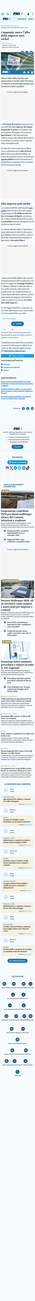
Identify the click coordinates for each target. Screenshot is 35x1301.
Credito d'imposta (8, 797)
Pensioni (5, 817)
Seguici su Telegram (18, 356)
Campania (6, 364)
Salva (28, 72)
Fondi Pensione (7, 924)
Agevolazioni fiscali (10, 696)
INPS (6, 491)
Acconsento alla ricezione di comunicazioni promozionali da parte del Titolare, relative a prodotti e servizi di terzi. (16, 335)
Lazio (4, 731)
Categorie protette (9, 881)
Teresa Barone (7, 43)
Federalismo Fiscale (10, 714)
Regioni (6, 370)
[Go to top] (31, 1294)
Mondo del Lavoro (9, 766)
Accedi (30, 19)
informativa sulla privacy (15, 350)
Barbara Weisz (28, 804)
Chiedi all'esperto (18, 961)
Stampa (24, 72)
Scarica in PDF (32, 72)
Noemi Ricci (28, 890)
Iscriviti (17, 447)
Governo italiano (11, 581)
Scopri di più (22, 19)
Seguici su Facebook (19, 462)
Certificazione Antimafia (11, 367)
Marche (5, 748)
